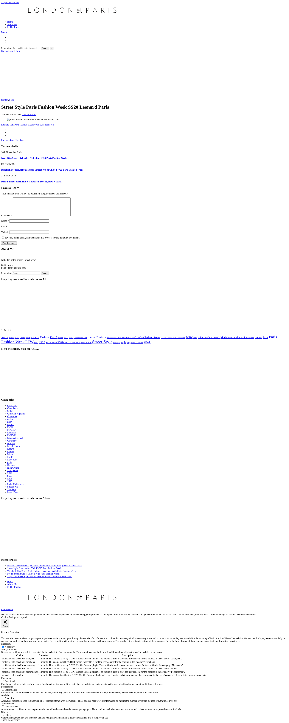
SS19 (54, 342)
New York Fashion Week (241, 337)
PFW (35, 124)
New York (12, 459)
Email (5, 226)
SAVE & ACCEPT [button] (10, 720)
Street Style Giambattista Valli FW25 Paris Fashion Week (34, 568)
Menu (4, 32)
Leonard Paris (7, 124)
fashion (4, 99)
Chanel (22, 337)
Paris (265, 337)
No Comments (29, 114)
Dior (28, 337)
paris (11, 99)
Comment (6, 215)
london (10, 451)
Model (224, 337)
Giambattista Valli (80, 338)
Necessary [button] (6, 643)
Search (45, 48)
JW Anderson (111, 338)
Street (88, 342)
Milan (195, 338)
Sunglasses (131, 343)
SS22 (67, 342)
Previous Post (7, 140)
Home (10, 21)
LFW (119, 337)
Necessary (10, 646)
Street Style (48, 124)
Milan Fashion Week (209, 337)
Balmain (11, 338)
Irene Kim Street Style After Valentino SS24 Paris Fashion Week (34, 158)
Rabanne (11, 465)
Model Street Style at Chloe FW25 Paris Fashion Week (33, 573)
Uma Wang (12, 492)
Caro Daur (12, 405)
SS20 (40, 124)
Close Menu (7, 609)
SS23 (72, 342)
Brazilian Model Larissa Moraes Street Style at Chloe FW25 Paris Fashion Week (42, 169)
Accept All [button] (22, 617)
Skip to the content (10, 2)
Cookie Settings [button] (8, 617)
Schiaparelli (12, 470)
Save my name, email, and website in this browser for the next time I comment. (42, 237)
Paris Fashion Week (23, 124)
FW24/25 (11, 432)
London (131, 337)
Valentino (139, 343)
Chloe (10, 411)
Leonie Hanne (14, 446)
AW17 (4, 337)
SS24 (78, 342)
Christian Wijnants (16, 413)
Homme (11, 443)
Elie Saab (35, 337)
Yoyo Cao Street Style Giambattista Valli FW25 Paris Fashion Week (39, 576)
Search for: (6, 48)
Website (5, 232)
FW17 (53, 337)
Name (5, 221)
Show (36, 343)
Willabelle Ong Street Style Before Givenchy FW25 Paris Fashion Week (41, 571)
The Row (11, 489)
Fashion (45, 337)
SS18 (48, 342)
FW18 (60, 337)
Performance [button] (7, 686)
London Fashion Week (147, 337)
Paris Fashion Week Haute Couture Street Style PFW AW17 (31, 181)
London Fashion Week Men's (171, 338)
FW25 (71, 338)
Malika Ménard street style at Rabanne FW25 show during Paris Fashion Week (44, 565)
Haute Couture (96, 337)
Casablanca (12, 408)
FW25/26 (11, 435)
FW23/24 (11, 430)
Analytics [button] (5, 695)
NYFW (258, 337)
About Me (12, 24)
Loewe (10, 449)
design (10, 419)
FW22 (66, 338)
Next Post (19, 140)
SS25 (83, 343)
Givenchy (12, 440)
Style (123, 342)
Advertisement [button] (8, 703)
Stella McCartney (15, 484)
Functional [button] (6, 678)
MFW (189, 337)
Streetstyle (116, 343)
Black (17, 338)
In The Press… (14, 27)
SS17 (42, 342)
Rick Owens (13, 467)
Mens (183, 338)
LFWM (125, 338)
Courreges (12, 416)
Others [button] (4, 712)
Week (147, 342)
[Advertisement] (144, 75)
